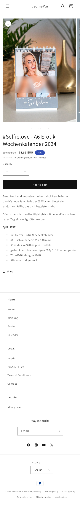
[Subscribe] (59, 431)
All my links (14, 407)
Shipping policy (43, 497)
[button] (7, 6)
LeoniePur (17, 491)
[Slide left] (32, 129)
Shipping (21, 157)
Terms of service (24, 497)
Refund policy (51, 491)
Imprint (12, 358)
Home (11, 309)
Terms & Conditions (19, 375)
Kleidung (12, 318)
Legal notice (61, 497)
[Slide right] (48, 129)
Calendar (12, 335)
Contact (12, 383)
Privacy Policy (15, 367)
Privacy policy (68, 491)
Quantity (7, 163)
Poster (11, 326)
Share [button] (10, 271)
